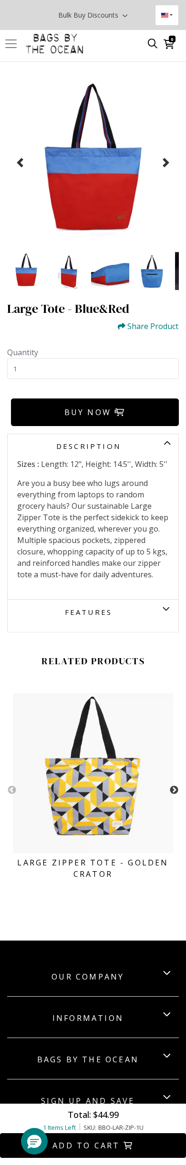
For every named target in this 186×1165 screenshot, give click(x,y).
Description (88, 446)
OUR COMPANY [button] (88, 976)
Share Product (152, 326)
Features (89, 612)
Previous (12, 790)
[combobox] (167, 15)
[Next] (166, 162)
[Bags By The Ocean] (54, 44)
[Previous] (20, 162)
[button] (34, 1141)
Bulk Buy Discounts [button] (89, 14)
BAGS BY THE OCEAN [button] (88, 1059)
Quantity (22, 352)
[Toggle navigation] (14, 44)
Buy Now (89, 412)
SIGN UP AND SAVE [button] (87, 1101)
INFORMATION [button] (88, 1018)
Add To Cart (87, 1145)
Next (174, 790)
